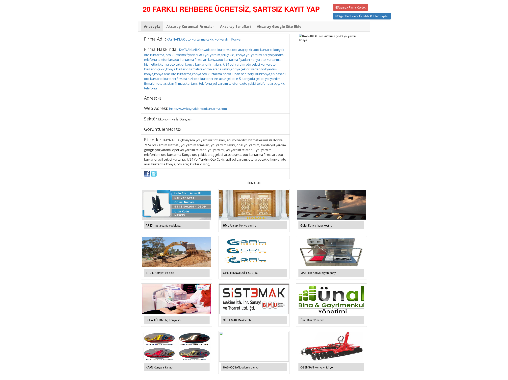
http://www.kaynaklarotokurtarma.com (198, 109)
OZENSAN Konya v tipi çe (316, 367)
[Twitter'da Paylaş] (154, 173)
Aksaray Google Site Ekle (279, 26)
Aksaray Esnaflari (235, 26)
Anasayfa (152, 26)
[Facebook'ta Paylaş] (147, 173)
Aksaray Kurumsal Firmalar (190, 26)
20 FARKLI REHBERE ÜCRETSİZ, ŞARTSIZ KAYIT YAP (231, 9)
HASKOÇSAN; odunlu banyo (241, 367)
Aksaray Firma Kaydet (352, 7)
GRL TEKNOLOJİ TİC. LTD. (240, 273)
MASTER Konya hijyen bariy (318, 273)
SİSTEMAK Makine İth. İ (238, 320)
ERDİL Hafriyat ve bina (160, 273)
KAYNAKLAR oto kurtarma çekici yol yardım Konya (204, 39)
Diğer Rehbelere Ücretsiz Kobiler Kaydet (363, 16)
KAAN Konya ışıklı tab (159, 367)
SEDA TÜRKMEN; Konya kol (163, 320)
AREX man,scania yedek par (164, 225)
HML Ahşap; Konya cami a (239, 225)
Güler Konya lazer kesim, (316, 225)
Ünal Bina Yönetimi (312, 320)
